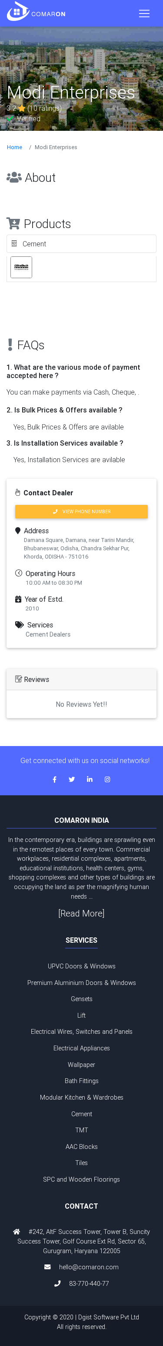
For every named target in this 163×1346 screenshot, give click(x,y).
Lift (81, 1015)
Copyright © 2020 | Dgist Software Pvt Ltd (81, 1322)
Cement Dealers (48, 634)
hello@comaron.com (89, 1267)
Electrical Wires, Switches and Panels (82, 1032)
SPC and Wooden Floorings (81, 1179)
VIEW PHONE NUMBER (83, 512)
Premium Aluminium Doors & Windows (81, 983)
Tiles (81, 1163)
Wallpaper (81, 1065)
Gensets (82, 999)
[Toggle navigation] (144, 13)
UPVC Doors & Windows (82, 966)
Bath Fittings (82, 1081)
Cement (81, 1114)
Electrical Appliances (81, 1048)
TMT (81, 1130)
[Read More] (81, 913)
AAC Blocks (82, 1147)
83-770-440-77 (89, 1284)
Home (14, 147)
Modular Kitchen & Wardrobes (81, 1097)
